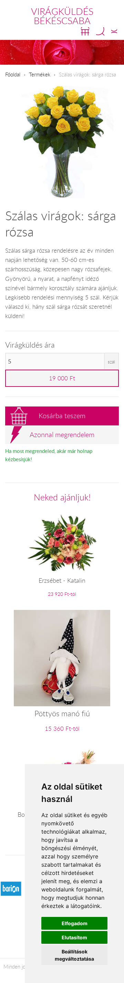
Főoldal (12, 74)
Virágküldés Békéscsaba (62, 16)
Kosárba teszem (62, 415)
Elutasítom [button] (74, 937)
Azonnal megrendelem (62, 434)
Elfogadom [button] (74, 923)
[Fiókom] (114, 31)
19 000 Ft (62, 378)
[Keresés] (100, 31)
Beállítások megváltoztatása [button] (74, 955)
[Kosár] (85, 31)
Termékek (39, 74)
